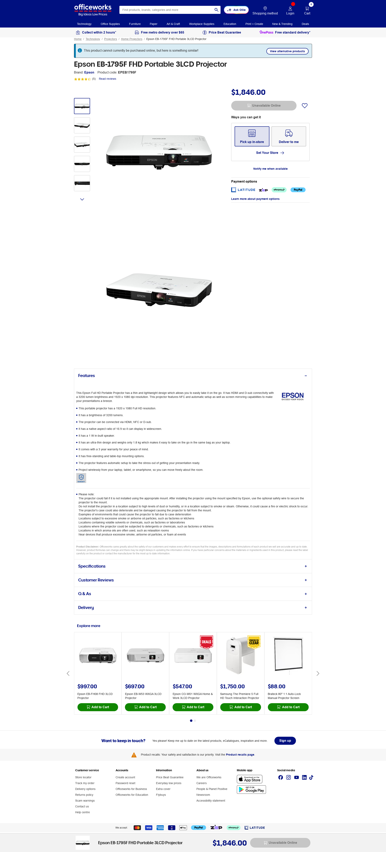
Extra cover (163, 789)
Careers (201, 783)
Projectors (110, 39)
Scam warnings (85, 800)
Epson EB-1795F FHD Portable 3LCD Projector (176, 39)
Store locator (83, 777)
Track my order (84, 783)
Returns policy (84, 794)
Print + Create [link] (254, 24)
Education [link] (230, 24)
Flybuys (161, 794)
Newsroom (203, 794)
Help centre (82, 812)
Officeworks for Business (131, 789)
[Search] (217, 10)
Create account (125, 777)
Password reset (125, 783)
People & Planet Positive (211, 789)
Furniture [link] (135, 24)
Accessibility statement (210, 800)
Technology (93, 39)
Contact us (82, 806)
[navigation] (84, 24)
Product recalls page (240, 754)
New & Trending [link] (282, 24)
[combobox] (170, 10)
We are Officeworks (208, 777)
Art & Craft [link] (173, 24)
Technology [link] (84, 24)
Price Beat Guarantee (170, 777)
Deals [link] (305, 24)
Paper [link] (153, 24)
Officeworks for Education (132, 794)
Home (78, 39)
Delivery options (85, 789)
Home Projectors (131, 39)
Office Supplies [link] (110, 24)
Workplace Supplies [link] (201, 24)
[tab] (193, 376)
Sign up (285, 741)
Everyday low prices (168, 783)
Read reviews (107, 78)
